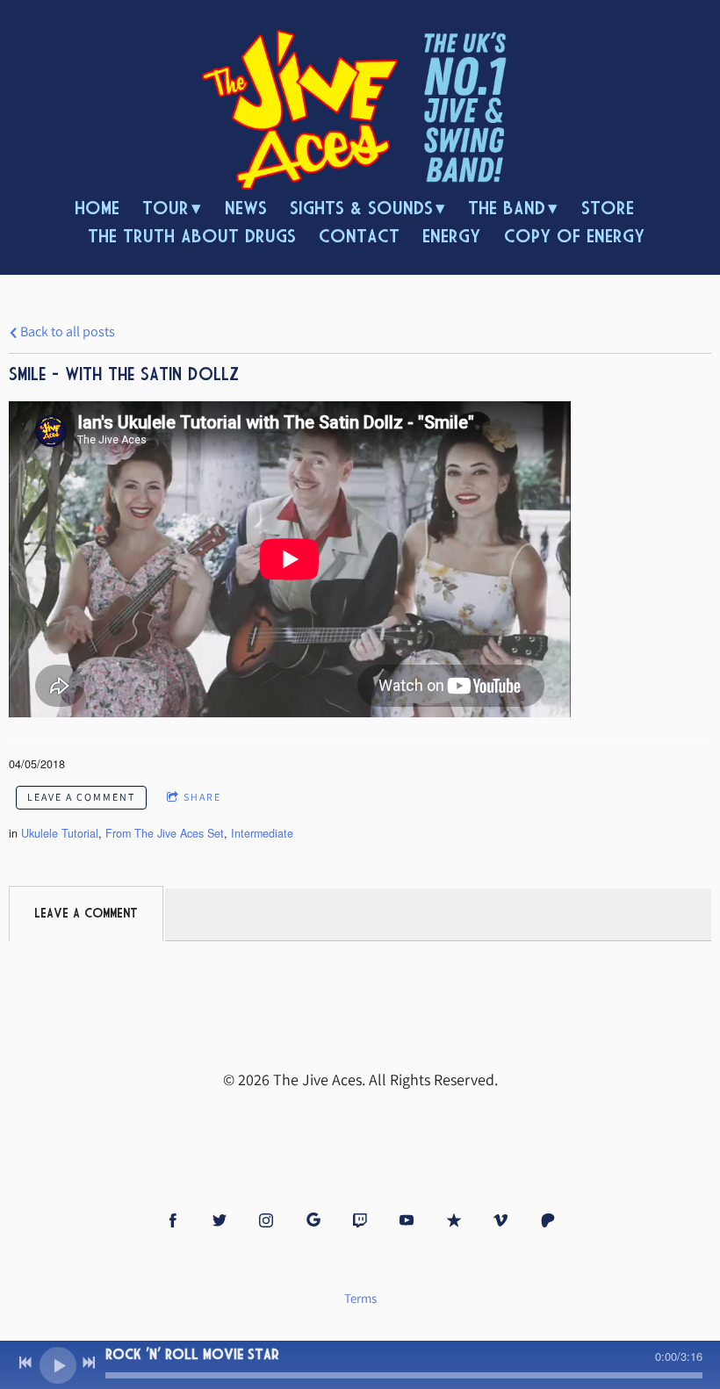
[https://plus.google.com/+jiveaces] (313, 1221)
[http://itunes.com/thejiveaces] (454, 1220)
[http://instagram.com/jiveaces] (266, 1220)
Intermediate (262, 833)
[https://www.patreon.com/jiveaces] (548, 1220)
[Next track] (89, 1363)
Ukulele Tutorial (59, 833)
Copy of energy (574, 236)
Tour (165, 208)
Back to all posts (66, 331)
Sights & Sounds (361, 208)
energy (451, 236)
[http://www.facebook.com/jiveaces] (173, 1220)
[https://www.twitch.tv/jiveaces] (360, 1220)
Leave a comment (81, 796)
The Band (506, 208)
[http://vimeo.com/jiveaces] (500, 1220)
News (246, 208)
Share (202, 796)
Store (607, 208)
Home (97, 208)
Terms (360, 1298)
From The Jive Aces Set (164, 833)
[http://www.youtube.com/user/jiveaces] (407, 1220)
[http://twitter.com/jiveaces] (219, 1220)
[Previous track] (25, 1363)
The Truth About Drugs (192, 236)
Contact (359, 236)
